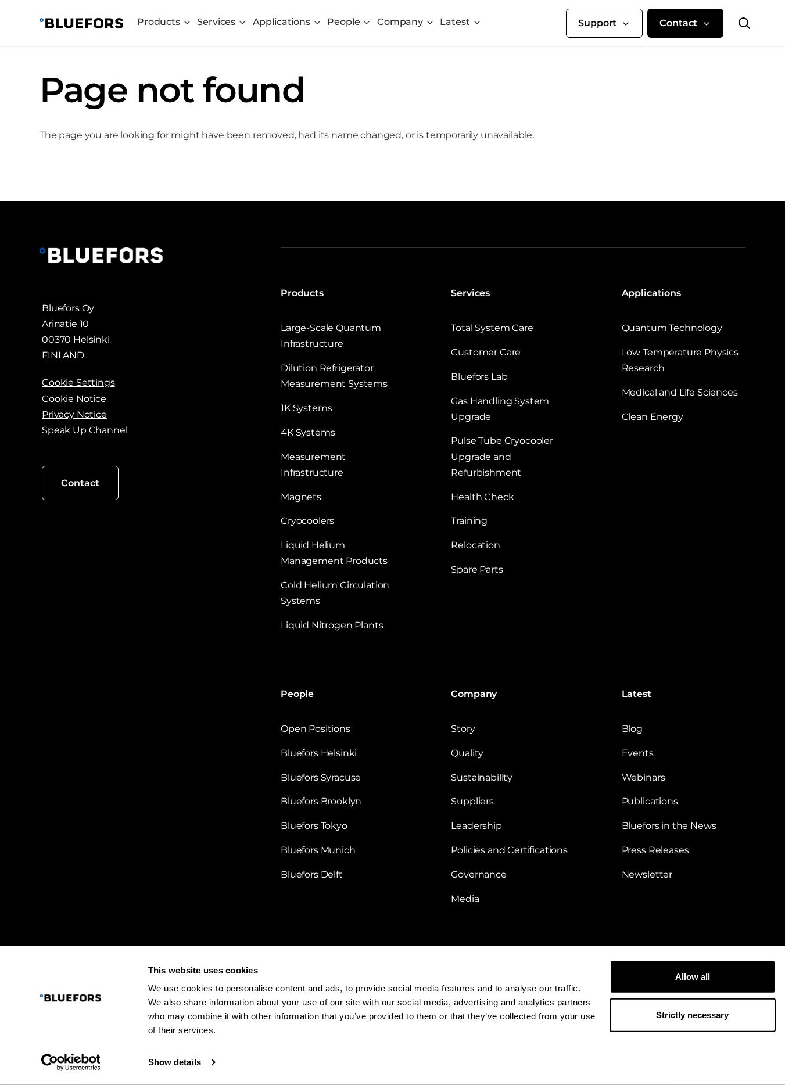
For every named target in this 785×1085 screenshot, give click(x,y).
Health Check (482, 496)
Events (638, 753)
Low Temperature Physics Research (680, 360)
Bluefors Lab (479, 376)
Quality (467, 753)
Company (400, 21)
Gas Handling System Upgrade (500, 409)
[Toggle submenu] (187, 23)
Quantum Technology (672, 327)
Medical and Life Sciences (680, 392)
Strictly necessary (692, 1014)
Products (158, 21)
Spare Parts (477, 569)
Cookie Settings (78, 382)
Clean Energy (652, 416)
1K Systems (306, 408)
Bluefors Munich (318, 850)
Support (597, 22)
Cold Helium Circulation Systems (335, 593)
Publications (650, 801)
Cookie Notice (74, 398)
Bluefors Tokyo (314, 825)
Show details (174, 1062)
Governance (478, 874)
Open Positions (315, 728)
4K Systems (308, 432)
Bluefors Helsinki (319, 753)
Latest (454, 21)
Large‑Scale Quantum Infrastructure (331, 335)
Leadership (476, 825)
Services (216, 21)
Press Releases (655, 850)
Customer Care (486, 352)
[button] (737, 23)
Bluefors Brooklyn (321, 801)
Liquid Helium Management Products (334, 553)
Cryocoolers (307, 520)
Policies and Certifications (509, 850)
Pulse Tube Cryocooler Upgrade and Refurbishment (502, 456)
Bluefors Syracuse (321, 777)
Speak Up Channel (84, 430)
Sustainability (481, 777)
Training (469, 520)
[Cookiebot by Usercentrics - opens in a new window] (70, 1062)
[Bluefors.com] (81, 23)
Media (465, 898)
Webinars (643, 777)
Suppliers (472, 801)
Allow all (692, 977)
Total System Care (492, 327)
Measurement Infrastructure (313, 464)
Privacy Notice (74, 414)
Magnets (301, 496)
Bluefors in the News (669, 825)
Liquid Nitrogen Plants (332, 625)
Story (463, 728)
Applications (281, 21)
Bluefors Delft (312, 874)
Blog (632, 728)
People (343, 21)
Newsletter (647, 874)
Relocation (475, 545)
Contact (678, 22)
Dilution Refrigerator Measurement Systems (334, 375)
